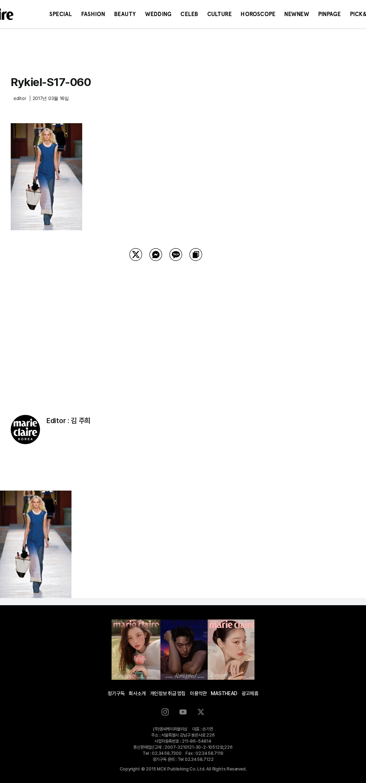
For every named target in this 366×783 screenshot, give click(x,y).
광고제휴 (250, 693)
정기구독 (116, 693)
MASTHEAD (224, 693)
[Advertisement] (166, 329)
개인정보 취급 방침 (168, 693)
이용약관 (198, 693)
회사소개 (137, 693)
